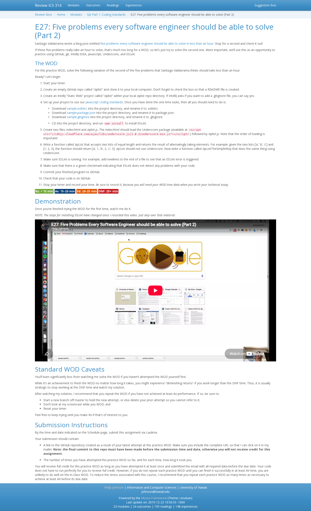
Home (61, 14)
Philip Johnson (114, 487)
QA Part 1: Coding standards (106, 14)
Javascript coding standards (104, 102)
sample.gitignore (78, 117)
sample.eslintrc (77, 108)
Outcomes (93, 5)
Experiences (133, 5)
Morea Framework (154, 498)
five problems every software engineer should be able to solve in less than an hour (156, 43)
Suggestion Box (265, 5)
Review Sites (43, 14)
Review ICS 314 (48, 5)
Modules (74, 5)
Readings (113, 5)
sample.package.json (81, 113)
